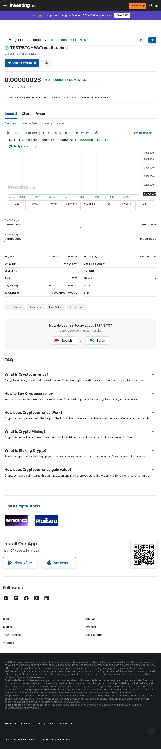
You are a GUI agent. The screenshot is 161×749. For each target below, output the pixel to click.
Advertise (90, 626)
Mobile (7, 626)
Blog (6, 618)
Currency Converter (53, 123)
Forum (40, 114)
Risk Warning (66, 723)
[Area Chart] (16, 133)
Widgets (8, 642)
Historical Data (29, 123)
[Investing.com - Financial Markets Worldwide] (23, 5)
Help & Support (93, 634)
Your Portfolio (12, 634)
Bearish (67, 340)
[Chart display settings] (96, 133)
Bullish (101, 340)
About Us (89, 618)
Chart (26, 114)
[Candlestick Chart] (8, 133)
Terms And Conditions (17, 723)
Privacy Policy (45, 723)
